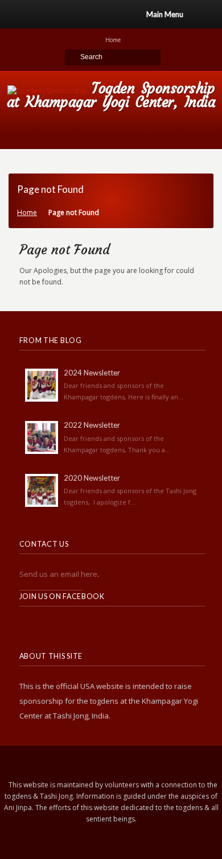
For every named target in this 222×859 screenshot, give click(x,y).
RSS (28, 628)
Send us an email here (58, 574)
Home (27, 212)
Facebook (53, 628)
